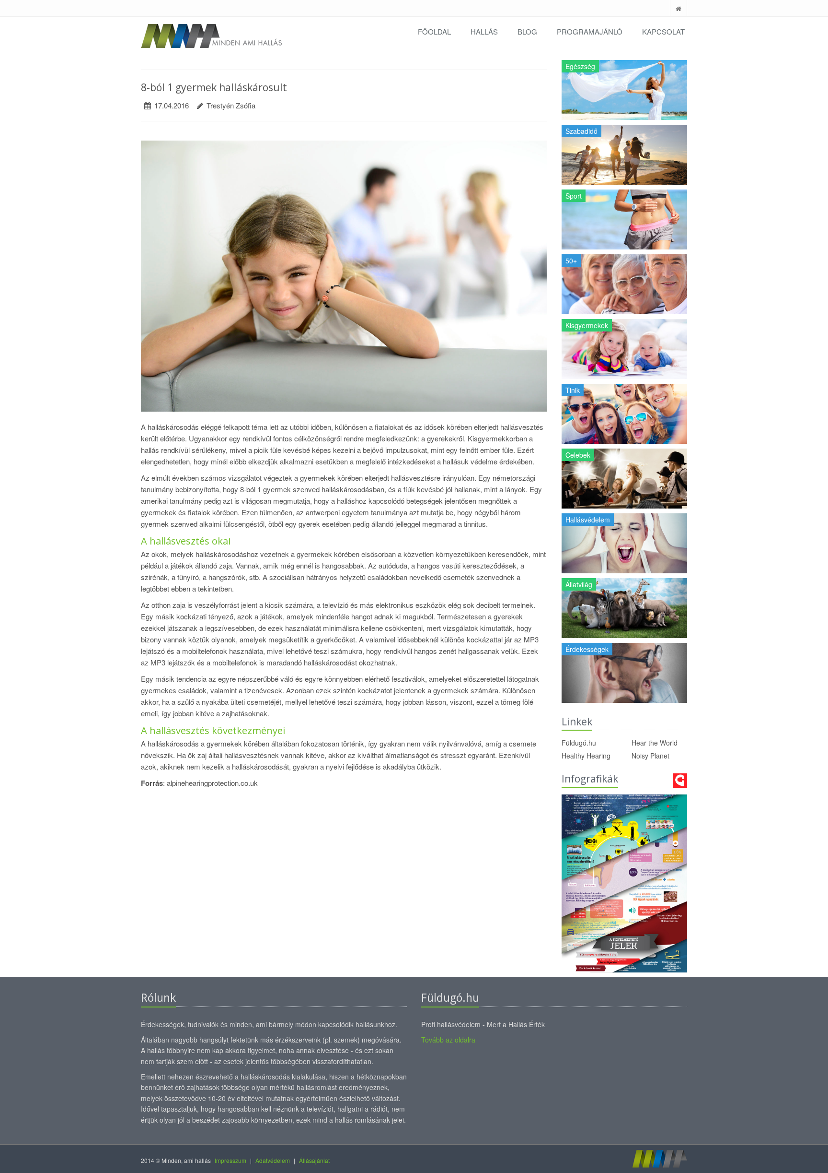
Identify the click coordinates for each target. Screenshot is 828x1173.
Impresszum (230, 1160)
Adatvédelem (272, 1160)
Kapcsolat (663, 31)
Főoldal (434, 31)
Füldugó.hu (579, 742)
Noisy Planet (650, 755)
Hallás (484, 31)
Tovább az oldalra (448, 1039)
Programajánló (589, 31)
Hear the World (655, 742)
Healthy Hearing (586, 755)
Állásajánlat (314, 1160)
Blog (527, 31)
